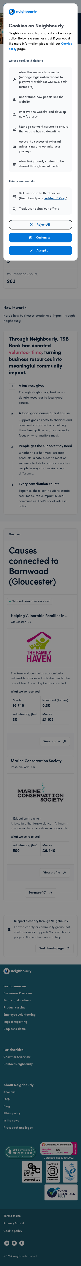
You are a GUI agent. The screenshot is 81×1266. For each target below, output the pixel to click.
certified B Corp (55, 198)
